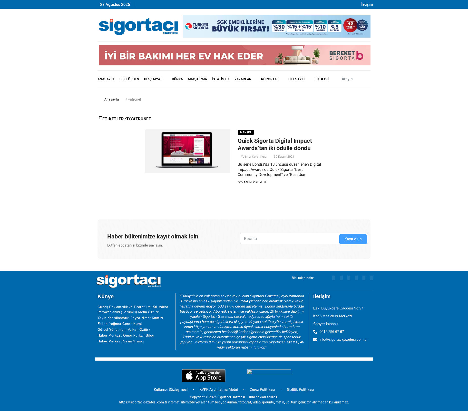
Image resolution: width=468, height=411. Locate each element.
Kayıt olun (353, 239)
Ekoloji (322, 79)
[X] (194, 6)
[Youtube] (152, 6)
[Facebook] (205, 6)
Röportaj (270, 79)
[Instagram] (173, 6)
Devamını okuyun (252, 182)
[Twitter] (371, 278)
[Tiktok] (184, 6)
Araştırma (197, 79)
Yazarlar (242, 79)
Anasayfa (106, 79)
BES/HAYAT (153, 79)
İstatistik (221, 79)
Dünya (177, 79)
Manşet (246, 132)
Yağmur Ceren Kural (254, 156)
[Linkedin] (163, 6)
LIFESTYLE (297, 79)
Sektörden (129, 79)
